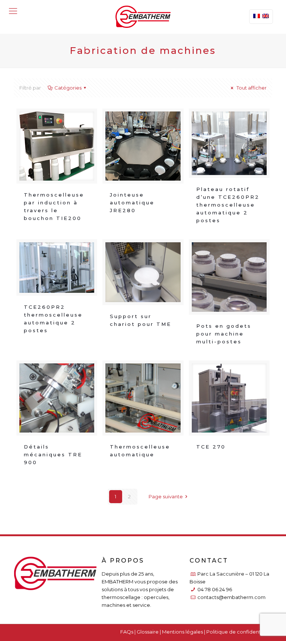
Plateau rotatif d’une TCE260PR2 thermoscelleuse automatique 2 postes (228, 204)
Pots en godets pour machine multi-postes (223, 333)
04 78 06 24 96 (214, 589)
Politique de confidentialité (239, 632)
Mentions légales (182, 632)
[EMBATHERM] (143, 16)
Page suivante (166, 496)
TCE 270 (211, 447)
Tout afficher (251, 88)
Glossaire (148, 632)
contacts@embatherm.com (231, 597)
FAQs (126, 632)
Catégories (68, 88)
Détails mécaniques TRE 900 (53, 454)
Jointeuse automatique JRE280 (132, 202)
